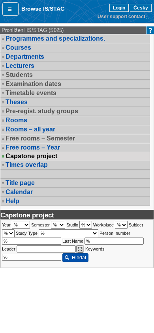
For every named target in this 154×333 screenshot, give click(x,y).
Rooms (16, 120)
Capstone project (31, 156)
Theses (17, 102)
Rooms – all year (30, 129)
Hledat (79, 257)
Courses (18, 47)
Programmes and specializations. (55, 38)
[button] (10, 9)
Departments (25, 56)
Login (119, 8)
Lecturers (20, 65)
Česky (140, 8)
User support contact (121, 16)
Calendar (19, 192)
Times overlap (27, 164)
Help (12, 201)
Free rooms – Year (33, 147)
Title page (20, 183)
